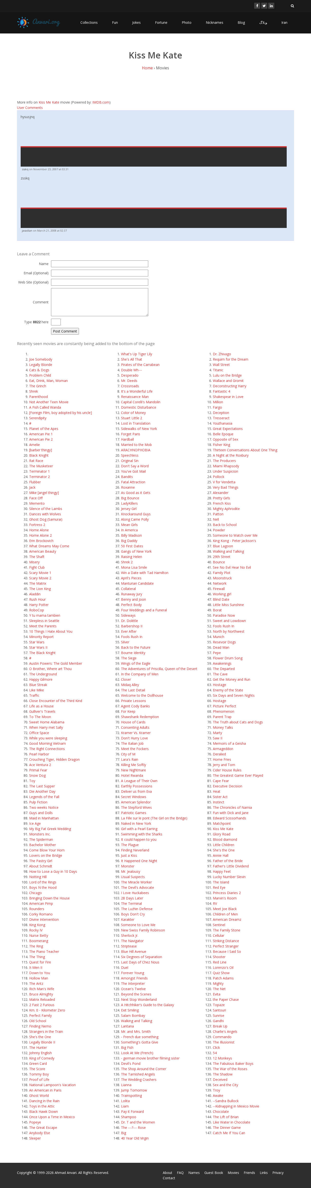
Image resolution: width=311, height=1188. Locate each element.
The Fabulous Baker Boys (233, 1063)
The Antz (36, 983)
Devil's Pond (130, 1063)
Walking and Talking (136, 1020)
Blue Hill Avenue (133, 951)
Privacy (278, 1172)
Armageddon (223, 748)
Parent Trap (222, 716)
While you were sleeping (48, 738)
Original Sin (129, 460)
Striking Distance (226, 940)
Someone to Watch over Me (235, 535)
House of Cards (133, 722)
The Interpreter (133, 983)
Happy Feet (222, 871)
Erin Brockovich (41, 540)
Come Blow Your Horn (47, 850)
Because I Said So (227, 951)
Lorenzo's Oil (223, 967)
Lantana (127, 1026)
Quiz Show (221, 972)
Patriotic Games (133, 812)
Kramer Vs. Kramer (136, 732)
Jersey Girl (129, 508)
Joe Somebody (40, 359)
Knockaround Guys (136, 514)
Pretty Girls (221, 498)
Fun (115, 22)
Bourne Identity (133, 652)
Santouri (219, 1010)
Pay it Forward (132, 1111)
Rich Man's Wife (41, 988)
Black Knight (39, 455)
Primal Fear (38, 770)
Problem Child (40, 375)
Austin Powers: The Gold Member (55, 663)
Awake (218, 1095)
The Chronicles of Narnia (232, 807)
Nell (216, 519)
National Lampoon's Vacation (52, 1085)
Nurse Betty (38, 935)
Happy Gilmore (40, 679)
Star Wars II (38, 647)
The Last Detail (133, 690)
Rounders (36, 908)
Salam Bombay (133, 1015)
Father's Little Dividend (231, 866)
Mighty (218, 983)
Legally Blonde (40, 364)
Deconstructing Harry (229, 386)
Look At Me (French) (137, 1053)
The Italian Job (132, 743)
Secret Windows (133, 796)
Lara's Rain (129, 759)
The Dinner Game (227, 1127)
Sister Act (220, 796)
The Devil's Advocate (137, 887)
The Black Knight (42, 652)
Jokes (136, 22)
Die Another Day (42, 791)
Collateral (128, 588)
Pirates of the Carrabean (140, 364)
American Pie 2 (41, 439)
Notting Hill (38, 876)
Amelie (34, 444)
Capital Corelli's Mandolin (140, 402)
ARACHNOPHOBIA (135, 450)
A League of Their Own (139, 780)
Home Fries (222, 759)
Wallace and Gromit (228, 380)
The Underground (43, 674)
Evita (216, 994)
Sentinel (219, 924)
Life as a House (41, 706)
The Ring (36, 946)
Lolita (125, 1101)
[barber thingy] (40, 450)
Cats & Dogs (39, 370)
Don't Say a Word (135, 466)
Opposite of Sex (225, 439)
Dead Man (221, 647)
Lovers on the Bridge (45, 855)
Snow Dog (37, 775)
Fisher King (221, 444)
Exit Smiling (130, 1010)
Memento (37, 503)
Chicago (35, 892)
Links (264, 1172)
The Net (219, 988)
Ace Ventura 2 (40, 764)
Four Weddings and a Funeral (144, 610)
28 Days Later (132, 898)
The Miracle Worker (136, 882)
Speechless (129, 455)
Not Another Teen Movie (49, 402)
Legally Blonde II (42, 1042)
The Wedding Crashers (138, 1079)
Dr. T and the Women (138, 1122)
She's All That (131, 359)
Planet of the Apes (43, 428)
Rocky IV (36, 930)
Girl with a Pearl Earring (139, 828)
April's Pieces (131, 578)
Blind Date (221, 599)
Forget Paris (130, 434)
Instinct (218, 802)
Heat (216, 791)
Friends (249, 1172)
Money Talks (223, 727)
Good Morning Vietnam (47, 743)
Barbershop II (131, 626)
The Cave (220, 674)
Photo (186, 22)
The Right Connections (47, 748)
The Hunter (38, 1047)
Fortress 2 (37, 524)
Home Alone (39, 530)
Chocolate (221, 1111)
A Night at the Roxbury (231, 455)
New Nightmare (133, 770)
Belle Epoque (223, 434)
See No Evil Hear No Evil (232, 567)
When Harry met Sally (46, 727)
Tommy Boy (39, 1074)
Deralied (219, 754)
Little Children (223, 844)
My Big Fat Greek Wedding (50, 828)
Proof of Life (39, 1079)
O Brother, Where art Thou (50, 668)
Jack (32, 487)
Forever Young (132, 972)
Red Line (219, 962)
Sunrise (218, 1015)
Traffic (34, 695)
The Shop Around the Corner (143, 1069)
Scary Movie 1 (40, 572)
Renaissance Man (135, 396)
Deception (221, 412)
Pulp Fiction (38, 802)
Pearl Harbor (39, 754)
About (167, 1172)
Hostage (219, 684)
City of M (128, 754)
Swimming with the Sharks (141, 834)
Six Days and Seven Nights (234, 695)
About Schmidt (40, 866)
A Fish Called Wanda (45, 407)
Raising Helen (131, 556)
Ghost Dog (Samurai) (45, 519)
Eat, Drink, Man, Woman (48, 380)
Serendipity (37, 418)
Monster (127, 866)
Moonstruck (222, 578)
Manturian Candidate (137, 583)
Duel (124, 967)
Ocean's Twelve (133, 988)
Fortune (161, 22)
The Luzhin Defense (137, 908)
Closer (126, 679)
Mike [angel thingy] (44, 492)
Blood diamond (225, 839)
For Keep (128, 711)
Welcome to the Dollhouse (142, 695)
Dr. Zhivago (222, 354)
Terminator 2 (39, 476)
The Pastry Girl (40, 860)
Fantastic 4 (221, 391)
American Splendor (136, 802)
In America (129, 530)
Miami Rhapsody (226, 466)
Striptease (129, 946)
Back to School (225, 524)
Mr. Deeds (129, 380)
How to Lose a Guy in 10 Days (53, 871)
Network (219, 583)
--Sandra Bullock (226, 1101)
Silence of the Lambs (45, 508)
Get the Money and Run (231, 679)
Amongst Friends (134, 978)
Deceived (220, 1079)
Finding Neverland (135, 850)
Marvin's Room (225, 898)
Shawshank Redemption (140, 716)
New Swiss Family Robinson (143, 930)
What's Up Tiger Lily (136, 354)
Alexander (220, 492)
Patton (218, 514)
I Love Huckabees (135, 892)
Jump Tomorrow (134, 1090)
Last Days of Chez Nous (140, 962)
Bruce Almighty (41, 994)
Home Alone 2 (40, 535)
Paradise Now (224, 615)
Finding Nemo (40, 1026)
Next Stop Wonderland (139, 999)
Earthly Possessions (136, 786)
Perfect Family (40, 1015)
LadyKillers (129, 503)
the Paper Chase (226, 999)
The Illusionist (223, 1042)
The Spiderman (41, 839)
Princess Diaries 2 (227, 892)
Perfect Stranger (226, 946)
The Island (221, 882)
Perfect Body (131, 604)
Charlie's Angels (225, 1031)
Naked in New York (136, 823)
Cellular (218, 935)
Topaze (219, 1004)
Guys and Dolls (41, 812)
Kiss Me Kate (49, 102)
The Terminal (131, 903)
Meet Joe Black (225, 908)
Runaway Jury (131, 594)
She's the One (40, 1036)
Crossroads (130, 386)
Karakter (127, 919)
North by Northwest (228, 631)
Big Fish (127, 1047)
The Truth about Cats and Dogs (238, 722)
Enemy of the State (228, 690)
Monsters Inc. (40, 834)
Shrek (33, 391)
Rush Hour (37, 599)
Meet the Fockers (135, 748)
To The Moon (40, 716)
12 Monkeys (222, 1058)
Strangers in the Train (46, 1031)
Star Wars (36, 642)
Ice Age (35, 823)
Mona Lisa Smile (134, 567)
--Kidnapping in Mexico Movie (236, 1106)
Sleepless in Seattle (44, 620)
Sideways (128, 615)
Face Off (36, 498)
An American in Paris (45, 1090)
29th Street (221, 556)
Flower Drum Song (227, 658)
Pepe (217, 652)
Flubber (35, 482)
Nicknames (214, 22)
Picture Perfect (224, 706)
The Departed (224, 668)
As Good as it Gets (135, 492)
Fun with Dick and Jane (231, 812)
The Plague (130, 844)
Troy (216, 1090)
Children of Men (225, 914)
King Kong (37, 924)
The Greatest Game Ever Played (238, 775)
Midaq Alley (130, 684)
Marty (217, 732)
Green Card (38, 1063)
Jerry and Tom (224, 764)
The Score (37, 1069)
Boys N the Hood (43, 887)
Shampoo (128, 1117)
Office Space (39, 732)
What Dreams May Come (49, 546)
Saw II (217, 738)
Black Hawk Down (43, 1111)
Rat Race (36, 460)
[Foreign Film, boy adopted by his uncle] (60, 412)
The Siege (129, 658)
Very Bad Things (225, 487)
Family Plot (221, 572)
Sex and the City (225, 1085)
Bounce (219, 562)
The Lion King (40, 588)
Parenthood (38, 396)
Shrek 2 (127, 562)
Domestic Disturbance (138, 407)
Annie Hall (220, 855)
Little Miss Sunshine (228, 604)
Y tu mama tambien (44, 615)
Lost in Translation (135, 423)
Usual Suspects (133, 876)
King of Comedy (41, 1058)
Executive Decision (227, 786)
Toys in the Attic (42, 1106)
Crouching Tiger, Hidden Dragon (54, 759)
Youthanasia (222, 423)
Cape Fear (221, 780)
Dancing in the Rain (44, 1101)
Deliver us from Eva (136, 791)
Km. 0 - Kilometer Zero (47, 1010)
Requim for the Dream (230, 359)
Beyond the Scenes (136, 994)
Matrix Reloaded (42, 999)
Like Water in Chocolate (231, 1122)
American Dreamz (227, 919)
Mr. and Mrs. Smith (136, 1031)
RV (215, 903)
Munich (218, 636)
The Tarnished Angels (138, 1074)
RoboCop (36, 610)
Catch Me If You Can (229, 1133)
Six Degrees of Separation (141, 956)
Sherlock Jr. (129, 935)
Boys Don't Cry (133, 914)
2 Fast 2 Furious (41, 1004)
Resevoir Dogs (224, 642)
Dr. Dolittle (129, 620)
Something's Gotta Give (139, 1042)
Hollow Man (38, 978)
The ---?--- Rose (133, 1127)
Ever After (129, 631)
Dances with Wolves (45, 514)
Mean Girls (129, 524)
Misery (34, 562)
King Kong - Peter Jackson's (234, 540)
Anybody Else (39, 1133)
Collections (89, 22)
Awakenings (222, 663)
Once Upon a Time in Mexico (52, 1117)
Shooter (219, 956)
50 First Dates (132, 546)
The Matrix (37, 583)
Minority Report (41, 636)
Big (123, 1133)
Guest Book (213, 1172)
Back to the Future (135, 647)
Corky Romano (41, 914)
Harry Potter (39, 604)
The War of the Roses (230, 1069)
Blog (241, 22)
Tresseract (221, 418)
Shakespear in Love (228, 396)
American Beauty (42, 551)
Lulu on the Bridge (227, 375)
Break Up (220, 1026)
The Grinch (37, 386)
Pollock (218, 476)
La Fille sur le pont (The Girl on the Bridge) (154, 818)
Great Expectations (228, 428)
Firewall (219, 588)
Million (218, 402)
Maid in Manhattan (44, 818)
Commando (222, 1036)
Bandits (127, 476)
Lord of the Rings (42, 882)
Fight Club (37, 567)
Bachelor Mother (42, 844)
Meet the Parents (43, 626)
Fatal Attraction (133, 482)
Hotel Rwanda (132, 775)
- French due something (139, 1036)
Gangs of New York (136, 551)
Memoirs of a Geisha (229, 743)
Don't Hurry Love (134, 738)
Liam (125, 1106)
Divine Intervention (44, 919)
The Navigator (132, 940)
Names (194, 1172)
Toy (32, 780)
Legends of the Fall (44, 796)
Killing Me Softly (133, 764)
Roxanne (128, 487)
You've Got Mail (133, 471)
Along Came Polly (135, 519)
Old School (37, 1020)
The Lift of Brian (226, 1117)
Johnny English (40, 1053)
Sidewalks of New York (139, 428)
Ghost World (39, 1095)
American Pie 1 (41, 434)
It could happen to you (138, 839)
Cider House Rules (227, 770)
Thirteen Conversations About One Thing (245, 450)
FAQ (180, 1172)
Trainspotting (131, 1095)
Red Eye (219, 887)
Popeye (35, 1122)
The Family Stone (226, 930)
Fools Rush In (131, 636)
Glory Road (221, 834)
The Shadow (223, 1074)
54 (215, 1053)
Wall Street (221, 364)
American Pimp (41, 903)
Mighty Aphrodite (226, 508)
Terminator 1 (39, 471)
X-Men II (35, 967)
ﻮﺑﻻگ (263, 22)
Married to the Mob (136, 444)
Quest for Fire (40, 962)
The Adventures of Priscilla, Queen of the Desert (159, 668)
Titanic (218, 370)
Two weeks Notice (44, 807)
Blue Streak (38, 684)
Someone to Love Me (138, 924)
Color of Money (133, 412)
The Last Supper (42, 786)
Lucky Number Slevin (229, 876)
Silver (125, 642)
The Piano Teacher (44, 951)
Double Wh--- (131, 370)
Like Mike (36, 690)
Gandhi (218, 1020)
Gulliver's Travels (42, 711)
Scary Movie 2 (40, 578)
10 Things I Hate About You (50, 631)
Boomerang (38, 940)
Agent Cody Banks (135, 706)
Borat (217, 610)
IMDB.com (100, 102)
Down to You (39, 972)
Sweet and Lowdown (229, 620)
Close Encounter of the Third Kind (55, 700)
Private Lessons (133, 700)
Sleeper (35, 1138)
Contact (169, 1178)
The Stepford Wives (136, 807)
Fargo (217, 407)
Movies (233, 1172)
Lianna (126, 1085)
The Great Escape (43, 1127)
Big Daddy (129, 540)
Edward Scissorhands (229, 818)
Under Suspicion (225, 471)
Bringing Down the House (49, 898)
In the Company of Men (139, 674)
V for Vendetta (224, 482)
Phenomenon (223, 711)
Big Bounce (130, 498)
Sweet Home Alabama (46, 722)
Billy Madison (131, 535)
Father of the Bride (228, 860)
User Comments (30, 107)
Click (216, 1047)
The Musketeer (41, 466)
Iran (284, 22)
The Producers (224, 460)
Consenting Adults (135, 727)
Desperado (129, 375)
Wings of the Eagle (135, 663)
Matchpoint (222, 823)
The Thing (37, 956)
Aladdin (35, 594)
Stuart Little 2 (131, 418)
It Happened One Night (139, 860)
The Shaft (36, 556)
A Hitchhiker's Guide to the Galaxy (147, 1004)
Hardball (127, 439)
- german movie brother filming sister (150, 1058)
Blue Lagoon (223, 546)
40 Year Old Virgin (135, 1138)
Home (147, 68)
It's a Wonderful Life (137, 391)
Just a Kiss (129, 855)
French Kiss (222, 503)
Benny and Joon (133, 599)
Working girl (222, 594)
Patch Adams (223, 978)
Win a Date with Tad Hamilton (144, 572)
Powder (219, 530)
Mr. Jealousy (130, 871)
